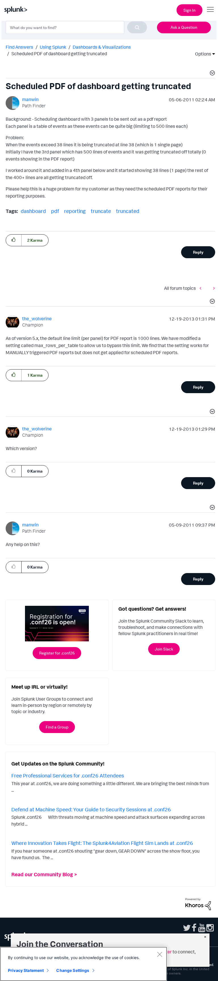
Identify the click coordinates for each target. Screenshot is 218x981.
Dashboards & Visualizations (102, 47)
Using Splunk (53, 47)
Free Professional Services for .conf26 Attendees (67, 775)
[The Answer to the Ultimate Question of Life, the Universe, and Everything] (212, 288)
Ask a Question (184, 27)
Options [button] (201, 54)
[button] (211, 73)
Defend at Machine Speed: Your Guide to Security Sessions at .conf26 (91, 809)
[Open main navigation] (210, 9)
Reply (198, 252)
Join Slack (164, 649)
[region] (83, 964)
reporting (75, 211)
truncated (127, 211)
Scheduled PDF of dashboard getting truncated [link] (59, 53)
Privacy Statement (26, 970)
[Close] (159, 954)
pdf (55, 211)
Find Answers (19, 47)
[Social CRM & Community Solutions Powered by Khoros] (198, 903)
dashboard (33, 211)
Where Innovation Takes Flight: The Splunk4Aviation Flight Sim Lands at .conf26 (102, 843)
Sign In (189, 10)
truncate (101, 211)
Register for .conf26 (57, 652)
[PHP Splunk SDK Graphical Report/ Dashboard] (201, 288)
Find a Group (57, 727)
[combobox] (76, 27)
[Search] (137, 27)
